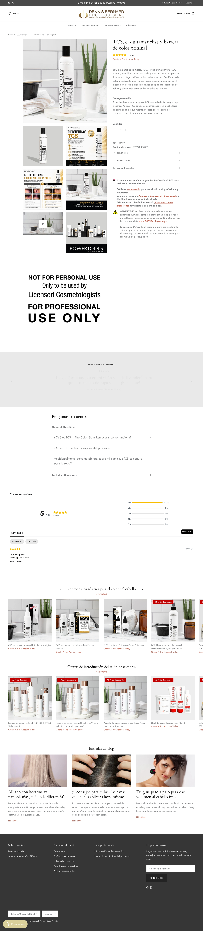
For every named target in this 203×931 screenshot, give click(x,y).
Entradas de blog (101, 748)
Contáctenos (60, 851)
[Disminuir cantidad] (115, 130)
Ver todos (101, 594)
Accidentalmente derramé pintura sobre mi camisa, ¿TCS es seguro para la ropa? (98, 461)
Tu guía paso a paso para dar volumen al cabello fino (160, 794)
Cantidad (117, 123)
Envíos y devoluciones (64, 856)
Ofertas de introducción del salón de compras (101, 667)
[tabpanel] (101, 557)
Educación (131, 25)
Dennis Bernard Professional (27, 921)
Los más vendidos (90, 25)
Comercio (71, 25)
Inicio (10, 34)
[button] (148, 502)
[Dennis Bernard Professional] (101, 14)
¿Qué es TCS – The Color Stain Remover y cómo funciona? (93, 437)
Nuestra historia (113, 25)
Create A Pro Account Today (126, 59)
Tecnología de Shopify (49, 921)
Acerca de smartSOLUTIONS (22, 856)
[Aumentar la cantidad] (126, 130)
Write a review (187, 531)
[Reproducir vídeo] (43, 224)
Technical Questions (64, 475)
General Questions (63, 427)
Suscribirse (156, 878)
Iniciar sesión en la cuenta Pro (109, 851)
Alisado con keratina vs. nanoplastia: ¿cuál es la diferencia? (36, 794)
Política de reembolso (64, 871)
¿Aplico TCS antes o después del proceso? (82, 448)
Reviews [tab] (17, 533)
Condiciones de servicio (66, 866)
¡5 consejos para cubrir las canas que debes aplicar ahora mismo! (99, 794)
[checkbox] (31, 541)
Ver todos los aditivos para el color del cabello (101, 589)
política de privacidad (64, 861)
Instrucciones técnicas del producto (111, 856)
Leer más (13, 821)
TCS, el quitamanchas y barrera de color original (36, 34)
